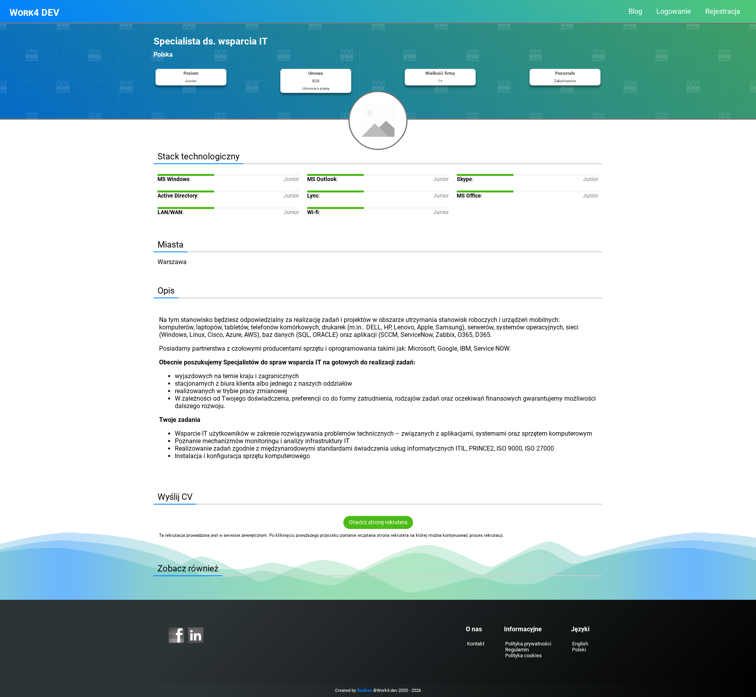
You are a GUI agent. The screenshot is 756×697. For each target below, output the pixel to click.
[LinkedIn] (196, 635)
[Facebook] (176, 635)
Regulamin (517, 650)
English (580, 644)
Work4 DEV (34, 12)
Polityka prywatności (528, 644)
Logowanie (673, 11)
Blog (635, 11)
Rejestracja (722, 11)
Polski (579, 650)
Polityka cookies (523, 655)
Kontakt (475, 644)
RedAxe (364, 690)
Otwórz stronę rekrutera (378, 522)
